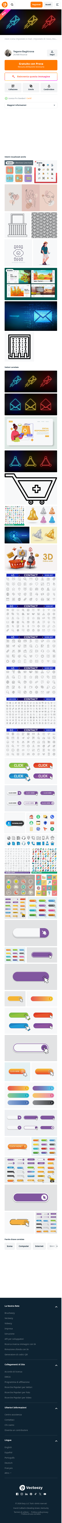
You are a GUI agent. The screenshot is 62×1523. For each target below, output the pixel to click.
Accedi (48, 4)
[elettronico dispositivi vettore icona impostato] (19, 170)
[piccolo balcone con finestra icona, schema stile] (17, 248)
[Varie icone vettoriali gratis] (20, 1051)
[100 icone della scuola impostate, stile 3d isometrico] (14, 594)
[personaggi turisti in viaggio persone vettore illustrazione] (16, 331)
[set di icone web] (15, 1073)
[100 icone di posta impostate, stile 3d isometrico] (17, 1026)
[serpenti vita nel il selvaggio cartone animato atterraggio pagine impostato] (30, 362)
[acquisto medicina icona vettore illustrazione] (30, 567)
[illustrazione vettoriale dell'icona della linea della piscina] (19, 425)
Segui (52, 54)
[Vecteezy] (4, 4)
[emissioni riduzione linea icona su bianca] (18, 303)
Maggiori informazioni (16, 104)
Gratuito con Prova (31, 65)
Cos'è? (29, 98)
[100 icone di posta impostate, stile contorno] (17, 1000)
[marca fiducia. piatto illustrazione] (30, 511)
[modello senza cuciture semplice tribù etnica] (17, 275)
